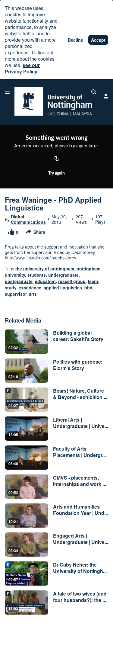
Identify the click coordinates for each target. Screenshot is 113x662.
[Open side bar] (7, 92)
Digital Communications (28, 219)
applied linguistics (63, 287)
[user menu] (106, 96)
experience (30, 287)
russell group (72, 281)
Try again (56, 173)
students (36, 275)
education (45, 281)
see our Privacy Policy (22, 68)
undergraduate (63, 275)
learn (93, 281)
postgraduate (19, 281)
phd (88, 287)
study (10, 287)
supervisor (16, 294)
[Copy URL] (56, 159)
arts (33, 294)
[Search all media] (94, 92)
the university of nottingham (44, 268)
